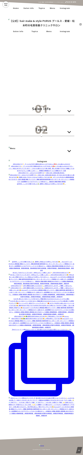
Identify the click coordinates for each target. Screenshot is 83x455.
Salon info (29, 8)
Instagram (65, 8)
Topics (42, 8)
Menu (52, 8)
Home (16, 8)
